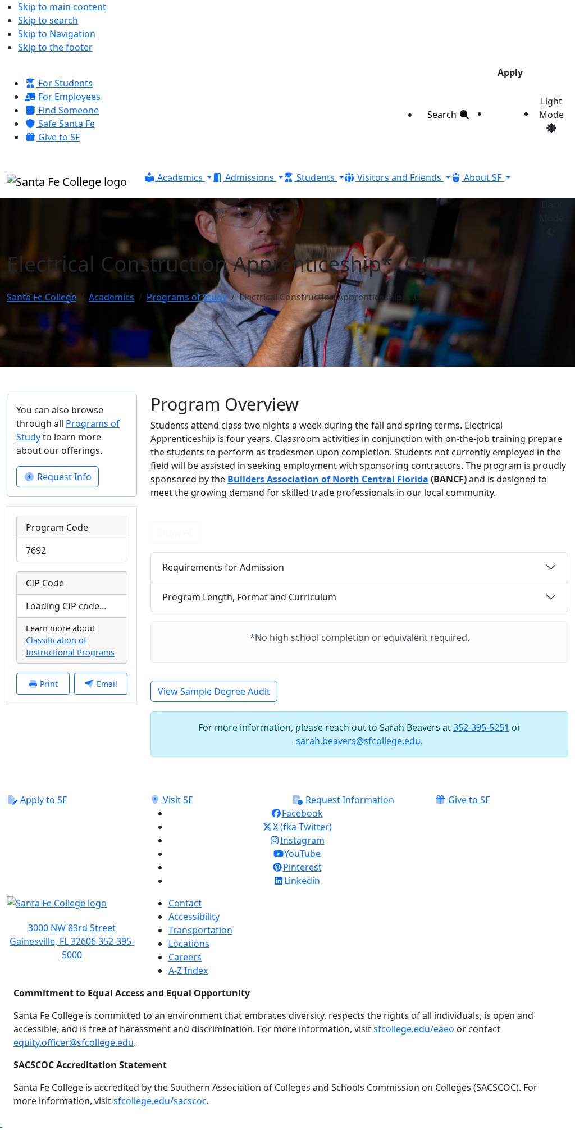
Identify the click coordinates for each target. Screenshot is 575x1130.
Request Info (63, 477)
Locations (188, 943)
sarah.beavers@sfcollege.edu (358, 741)
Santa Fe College (41, 297)
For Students (64, 83)
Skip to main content (62, 7)
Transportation (200, 930)
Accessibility (194, 916)
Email (105, 683)
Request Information (348, 800)
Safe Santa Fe (65, 123)
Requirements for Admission (223, 567)
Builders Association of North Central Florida (327, 479)
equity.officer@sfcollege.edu (73, 1042)
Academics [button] (180, 177)
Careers (185, 957)
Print (48, 683)
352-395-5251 (481, 727)
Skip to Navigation (56, 34)
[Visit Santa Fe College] (72, 908)
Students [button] (315, 177)
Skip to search (48, 20)
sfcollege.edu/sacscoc (160, 1101)
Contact (185, 903)
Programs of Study (187, 297)
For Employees (68, 96)
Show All (176, 532)
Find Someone (67, 110)
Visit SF (177, 800)
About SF (483, 177)
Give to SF (58, 137)
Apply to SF (42, 800)
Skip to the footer (55, 47)
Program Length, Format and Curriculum (249, 597)
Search (443, 114)
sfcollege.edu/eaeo (413, 1029)
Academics (111, 297)
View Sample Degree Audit (214, 691)
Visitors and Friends (399, 177)
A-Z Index (188, 970)
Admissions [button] (249, 177)
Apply (510, 72)
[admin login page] (1, 1123)
